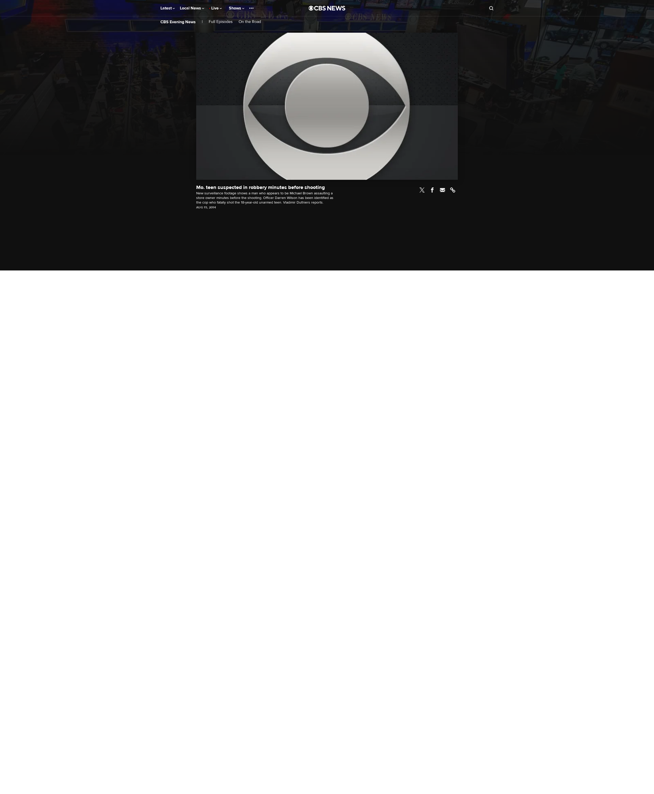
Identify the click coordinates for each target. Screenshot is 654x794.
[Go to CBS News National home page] (327, 8)
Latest (166, 8)
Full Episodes (220, 21)
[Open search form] (491, 8)
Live (215, 8)
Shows (235, 8)
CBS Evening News (178, 22)
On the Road (250, 21)
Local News (191, 8)
